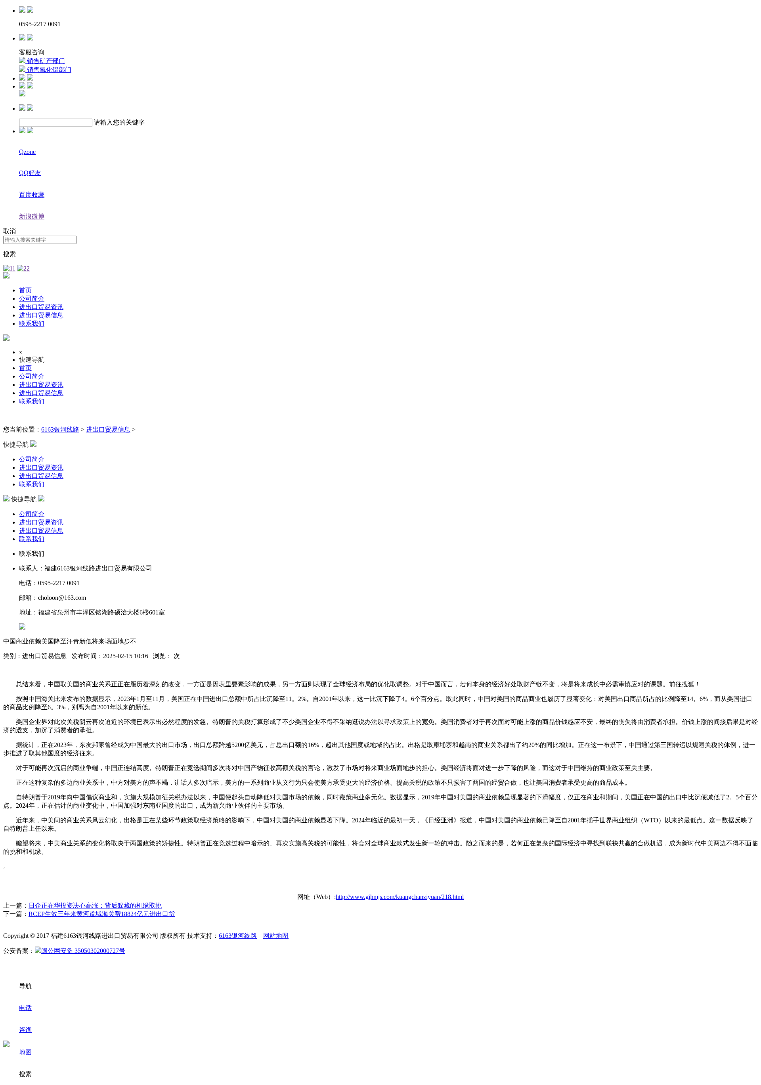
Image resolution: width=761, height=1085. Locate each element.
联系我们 (31, 323)
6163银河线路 (60, 429)
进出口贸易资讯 (41, 306)
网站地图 (276, 935)
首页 (25, 290)
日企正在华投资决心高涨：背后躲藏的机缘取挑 (95, 905)
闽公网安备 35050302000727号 (83, 950)
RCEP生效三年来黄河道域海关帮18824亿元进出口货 (102, 913)
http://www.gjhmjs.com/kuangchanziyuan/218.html (400, 896)
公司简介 (31, 298)
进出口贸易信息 (41, 315)
